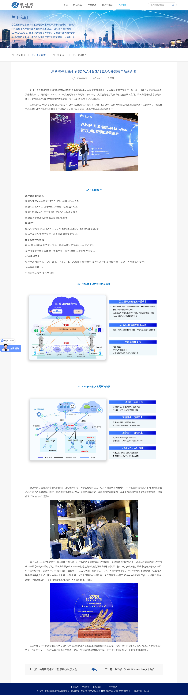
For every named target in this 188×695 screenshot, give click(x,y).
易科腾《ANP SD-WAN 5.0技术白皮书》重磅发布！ (143, 669)
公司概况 (20, 55)
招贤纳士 (61, 55)
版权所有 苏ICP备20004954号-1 (85, 691)
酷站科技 (148, 691)
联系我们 (82, 55)
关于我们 (122, 5)
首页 (65, 5)
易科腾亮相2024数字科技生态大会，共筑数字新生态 (68, 669)
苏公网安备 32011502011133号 (116, 691)
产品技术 (92, 5)
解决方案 (77, 5)
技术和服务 (107, 5)
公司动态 (41, 55)
